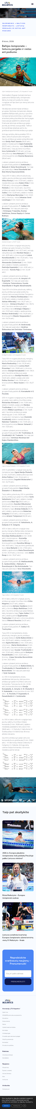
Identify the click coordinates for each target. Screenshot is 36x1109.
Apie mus (5, 1012)
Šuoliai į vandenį (7, 1070)
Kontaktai (5, 1042)
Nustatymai (16, 1105)
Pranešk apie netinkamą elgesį (11, 1036)
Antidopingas (6, 1033)
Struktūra (5, 1018)
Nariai (4, 1024)
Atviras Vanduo (6, 1073)
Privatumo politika (7, 1045)
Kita (3, 1076)
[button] (32, 4)
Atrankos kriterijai (7, 1055)
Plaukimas (5, 1067)
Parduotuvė (5, 1089)
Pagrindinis (8, 23)
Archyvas (5, 1079)
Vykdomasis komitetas (8, 1027)
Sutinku (6, 1105)
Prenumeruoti (18, 982)
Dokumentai (6, 1021)
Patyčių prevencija (7, 1039)
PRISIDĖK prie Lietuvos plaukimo (12, 1015)
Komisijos (5, 1030)
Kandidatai (5, 1058)
